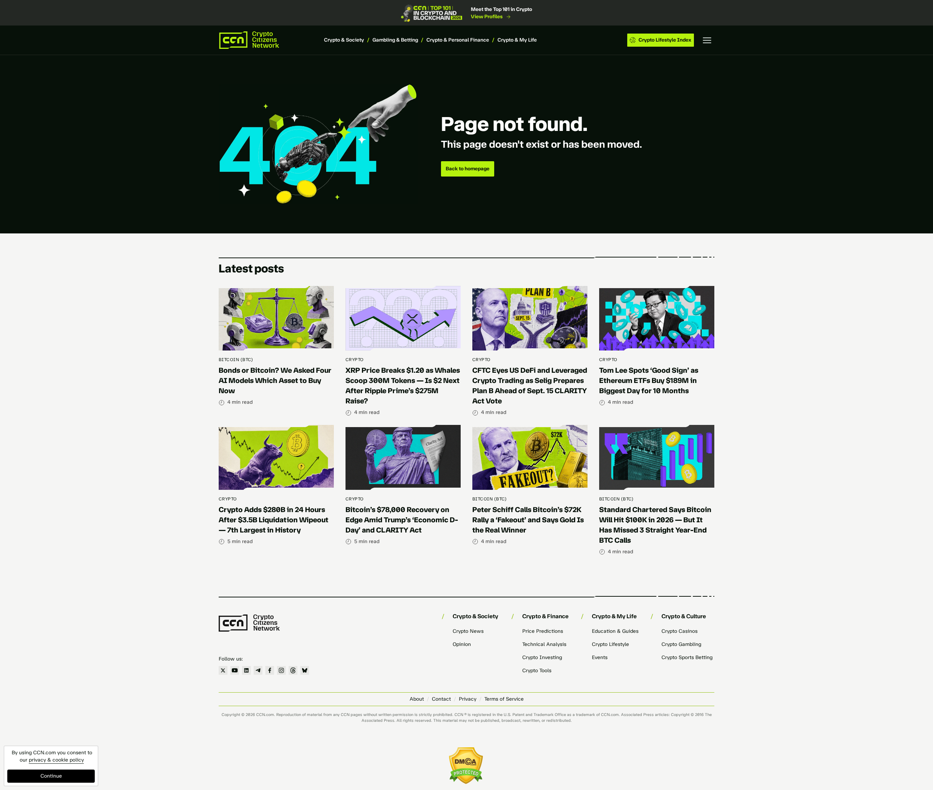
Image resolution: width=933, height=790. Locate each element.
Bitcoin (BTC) (236, 359)
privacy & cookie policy (56, 760)
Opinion (462, 644)
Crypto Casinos (679, 631)
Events (600, 657)
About (417, 699)
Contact (441, 699)
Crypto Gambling (681, 644)
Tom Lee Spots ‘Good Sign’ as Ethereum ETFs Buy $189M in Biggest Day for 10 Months (648, 380)
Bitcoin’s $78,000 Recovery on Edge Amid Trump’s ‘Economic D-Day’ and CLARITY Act (402, 519)
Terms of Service (504, 699)
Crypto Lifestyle (610, 644)
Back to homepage (467, 169)
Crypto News (468, 631)
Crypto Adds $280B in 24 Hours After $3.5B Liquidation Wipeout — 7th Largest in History (273, 519)
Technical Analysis (544, 644)
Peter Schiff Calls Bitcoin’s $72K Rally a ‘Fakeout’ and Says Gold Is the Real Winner (528, 519)
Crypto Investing (542, 657)
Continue (51, 776)
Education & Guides (615, 631)
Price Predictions (542, 631)
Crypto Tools (536, 670)
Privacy (467, 699)
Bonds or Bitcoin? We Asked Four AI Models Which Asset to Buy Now (275, 380)
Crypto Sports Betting (687, 657)
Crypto (355, 359)
